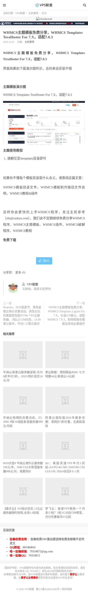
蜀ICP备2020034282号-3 (49, 589)
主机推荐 (33, 13)
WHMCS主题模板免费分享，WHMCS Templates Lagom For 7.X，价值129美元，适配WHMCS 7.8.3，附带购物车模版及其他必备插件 (66, 315)
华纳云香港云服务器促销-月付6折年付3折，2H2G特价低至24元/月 (23, 376)
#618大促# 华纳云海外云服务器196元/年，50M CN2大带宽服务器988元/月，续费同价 (23, 467)
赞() (46, 260)
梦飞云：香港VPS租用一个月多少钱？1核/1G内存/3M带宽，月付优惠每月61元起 (65, 512)
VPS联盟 (44, 5)
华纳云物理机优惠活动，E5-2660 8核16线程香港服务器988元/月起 (23, 421)
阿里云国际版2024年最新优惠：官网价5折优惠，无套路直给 (65, 421)
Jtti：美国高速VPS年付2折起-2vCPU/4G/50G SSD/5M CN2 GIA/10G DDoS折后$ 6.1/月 (65, 467)
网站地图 (67, 589)
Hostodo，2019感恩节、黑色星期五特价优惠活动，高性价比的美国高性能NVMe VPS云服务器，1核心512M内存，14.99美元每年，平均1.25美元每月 (22, 315)
